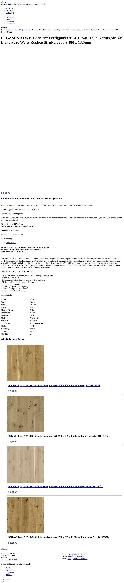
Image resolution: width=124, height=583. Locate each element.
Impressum (10, 21)
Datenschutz (10, 23)
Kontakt (9, 19)
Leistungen (10, 13)
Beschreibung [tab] (11, 243)
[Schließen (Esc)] (9, 579)
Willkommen (11, 8)
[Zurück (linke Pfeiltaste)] (2, 581)
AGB (8, 568)
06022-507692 (13, 4)
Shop (8, 15)
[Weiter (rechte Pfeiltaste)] (4, 581)
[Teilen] (7, 579)
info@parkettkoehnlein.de (36, 4)
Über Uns (9, 10)
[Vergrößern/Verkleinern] (2, 579)
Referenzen (10, 17)
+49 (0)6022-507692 (77, 554)
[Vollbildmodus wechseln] (4, 579)
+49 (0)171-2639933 (76, 556)
